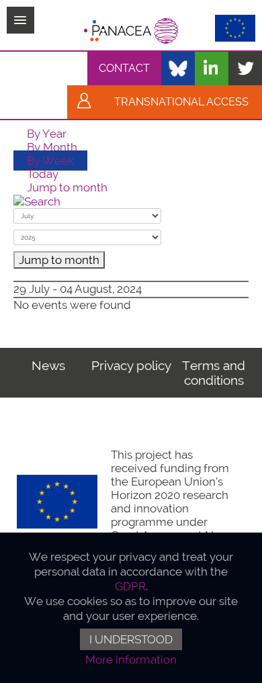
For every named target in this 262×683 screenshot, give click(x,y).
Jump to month (67, 187)
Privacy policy (131, 365)
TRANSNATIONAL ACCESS (181, 101)
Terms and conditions (213, 373)
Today (42, 174)
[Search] (36, 201)
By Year (47, 133)
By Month (52, 147)
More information (131, 659)
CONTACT (124, 68)
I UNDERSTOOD (131, 639)
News (48, 365)
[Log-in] (84, 102)
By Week (50, 160)
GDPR (130, 586)
